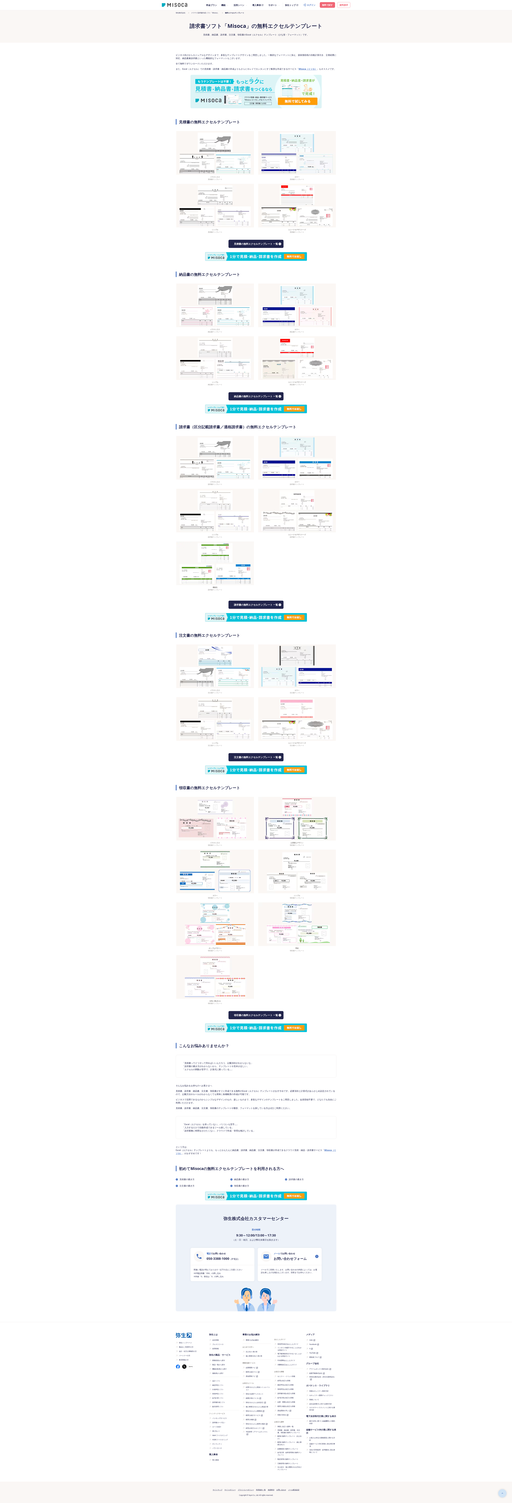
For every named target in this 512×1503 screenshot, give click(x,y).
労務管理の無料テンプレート (287, 1463)
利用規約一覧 (261, 1490)
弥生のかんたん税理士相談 (255, 1424)
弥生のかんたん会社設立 (254, 1402)
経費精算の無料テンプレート (287, 1449)
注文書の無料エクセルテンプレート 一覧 (256, 757)
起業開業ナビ (250, 1367)
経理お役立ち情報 (283, 1380)
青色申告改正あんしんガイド (287, 1344)
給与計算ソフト (218, 1398)
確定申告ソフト (218, 1385)
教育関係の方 (184, 1360)
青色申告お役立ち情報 (285, 1389)
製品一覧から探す (218, 1365)
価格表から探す (218, 1373)
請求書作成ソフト (218, 1402)
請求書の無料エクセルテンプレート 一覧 (256, 604)
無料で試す (327, 4)
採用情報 (215, 1348)
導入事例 (256, 5)
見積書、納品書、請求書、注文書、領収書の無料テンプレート (288, 1431)
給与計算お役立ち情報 (285, 1398)
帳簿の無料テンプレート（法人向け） (289, 1437)
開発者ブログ (314, 1357)
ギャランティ (217, 1444)
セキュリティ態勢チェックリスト (321, 1395)
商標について (314, 1399)
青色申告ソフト (218, 1394)
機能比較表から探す (219, 1369)
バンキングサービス (219, 1418)
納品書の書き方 (241, 1179)
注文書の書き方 (187, 1185)
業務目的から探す (218, 1360)
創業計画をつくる (252, 1398)
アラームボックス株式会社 (319, 1369)
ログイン (311, 4)
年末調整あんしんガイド (286, 1360)
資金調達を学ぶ (283, 1410)
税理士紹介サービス (253, 1415)
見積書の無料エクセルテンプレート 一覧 (256, 243)
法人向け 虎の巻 (251, 1352)
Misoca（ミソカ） (308, 68)
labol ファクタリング (220, 1435)
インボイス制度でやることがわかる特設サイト (289, 1349)
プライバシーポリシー (246, 1490)
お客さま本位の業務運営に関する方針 (322, 1439)
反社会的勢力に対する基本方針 (320, 1404)
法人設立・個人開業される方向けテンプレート (289, 1468)
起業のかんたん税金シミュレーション (258, 1388)
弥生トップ (290, 5)
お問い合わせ (281, 1490)
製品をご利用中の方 (186, 1347)
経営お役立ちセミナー (254, 1428)
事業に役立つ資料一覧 (285, 1426)
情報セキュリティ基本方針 (319, 1391)
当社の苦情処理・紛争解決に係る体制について (322, 1451)
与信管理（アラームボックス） (257, 1432)
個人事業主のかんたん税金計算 (257, 1407)
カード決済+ (216, 1427)
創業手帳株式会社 (315, 1373)
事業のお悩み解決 (252, 1340)
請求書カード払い (218, 1422)
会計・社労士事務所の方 (188, 1351)
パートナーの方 (184, 1355)
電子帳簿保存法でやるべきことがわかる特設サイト (289, 1355)
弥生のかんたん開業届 (254, 1411)
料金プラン (211, 5)
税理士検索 (250, 1419)
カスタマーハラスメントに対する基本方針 (322, 1408)
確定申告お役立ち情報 (285, 1385)
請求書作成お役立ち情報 (286, 1393)
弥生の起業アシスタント (254, 1394)
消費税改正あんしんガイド (287, 1365)
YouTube (312, 1353)
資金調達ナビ (250, 1376)
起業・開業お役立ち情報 (286, 1402)
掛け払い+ (216, 1431)
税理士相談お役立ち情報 (286, 1406)
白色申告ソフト (218, 1389)
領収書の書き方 (241, 1185)
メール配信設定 (293, 1490)
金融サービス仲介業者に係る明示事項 (322, 1445)
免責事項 (271, 1490)
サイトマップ (217, 1490)
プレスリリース (218, 1344)
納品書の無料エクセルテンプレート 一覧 (256, 396)
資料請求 (343, 4)
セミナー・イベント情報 (286, 1376)
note (311, 1340)
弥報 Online (281, 1415)
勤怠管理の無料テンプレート (287, 1459)
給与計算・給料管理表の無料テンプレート (289, 1453)
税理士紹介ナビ (251, 1372)
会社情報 (215, 1340)
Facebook (312, 1344)
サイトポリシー (230, 1490)
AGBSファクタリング (220, 1439)
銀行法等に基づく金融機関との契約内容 (322, 1422)
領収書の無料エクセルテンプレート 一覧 (256, 1015)
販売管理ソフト (218, 1406)
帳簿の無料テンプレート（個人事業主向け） (289, 1443)
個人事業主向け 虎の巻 (254, 1356)
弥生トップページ (185, 1343)
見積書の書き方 (187, 1179)
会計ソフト (216, 1381)
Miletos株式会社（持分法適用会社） (322, 1377)
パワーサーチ (217, 1448)
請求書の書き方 (296, 1179)
